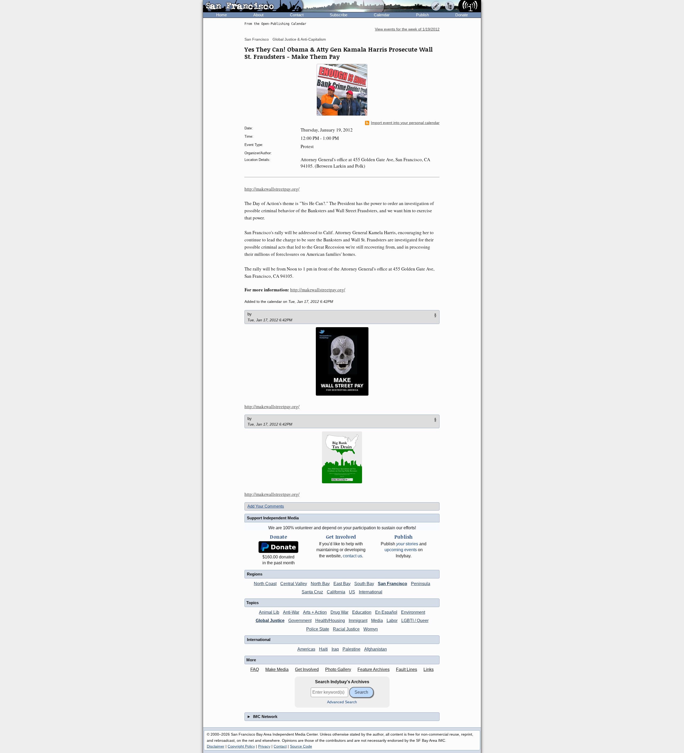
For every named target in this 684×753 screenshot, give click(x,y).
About (258, 15)
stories (407, 544)
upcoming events (400, 549)
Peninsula (420, 583)
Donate (461, 15)
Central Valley (293, 583)
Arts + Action (315, 612)
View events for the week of (407, 29)
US (352, 592)
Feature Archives (373, 669)
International (370, 592)
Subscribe (338, 15)
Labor (392, 620)
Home (221, 15)
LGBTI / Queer (415, 620)
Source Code (301, 746)
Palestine (351, 649)
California (336, 592)
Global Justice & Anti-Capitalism (299, 39)
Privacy (264, 746)
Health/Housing (330, 620)
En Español (386, 612)
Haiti (323, 649)
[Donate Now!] (278, 547)
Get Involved (307, 669)
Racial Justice (346, 629)
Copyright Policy (241, 746)
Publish (422, 15)
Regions (254, 574)
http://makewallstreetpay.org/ (272, 189)
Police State (317, 629)
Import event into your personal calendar (405, 123)
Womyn (370, 629)
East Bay (342, 583)
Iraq (335, 649)
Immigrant (358, 620)
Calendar (382, 15)
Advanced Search (342, 702)
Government (300, 620)
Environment (413, 612)
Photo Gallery (338, 669)
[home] (253, 6)
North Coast (265, 583)
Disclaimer (215, 746)
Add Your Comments (265, 506)
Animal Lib (269, 612)
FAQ (254, 669)
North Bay (320, 583)
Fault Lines (406, 669)
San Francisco (256, 39)
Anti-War (291, 612)
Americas (306, 649)
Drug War (339, 612)
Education (361, 612)
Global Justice (270, 620)
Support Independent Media (273, 518)
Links (428, 669)
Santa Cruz (312, 592)
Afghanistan (375, 649)
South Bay (364, 583)
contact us (352, 556)
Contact (297, 15)
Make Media (277, 669)
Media (377, 620)
